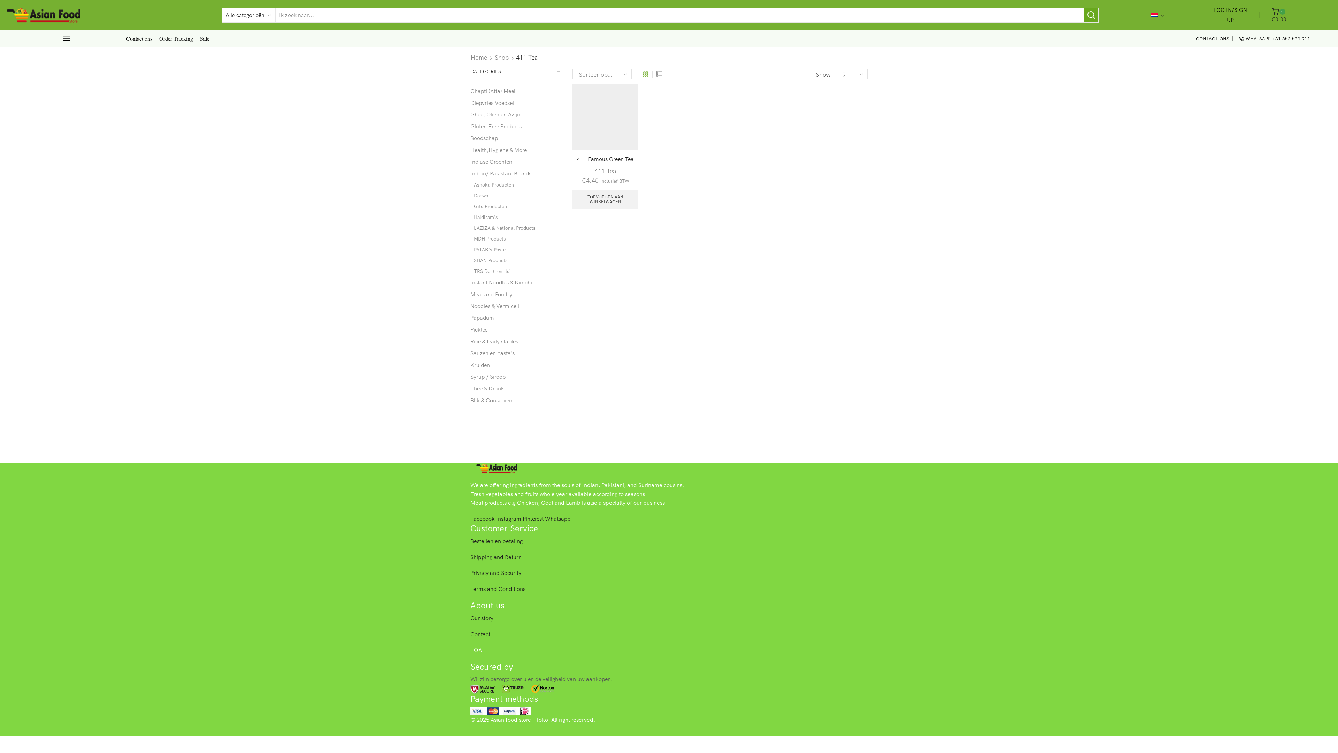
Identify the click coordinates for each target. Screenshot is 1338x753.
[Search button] (1091, 15)
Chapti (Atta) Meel (492, 91)
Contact (480, 634)
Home (479, 57)
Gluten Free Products (496, 126)
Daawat (482, 195)
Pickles (478, 329)
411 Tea (605, 171)
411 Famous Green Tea (605, 158)
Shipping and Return (496, 557)
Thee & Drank (487, 388)
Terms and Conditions (497, 588)
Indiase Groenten (491, 161)
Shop (502, 57)
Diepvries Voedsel (492, 102)
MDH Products (490, 239)
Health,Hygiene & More (498, 149)
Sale (204, 38)
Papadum (482, 317)
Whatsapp (557, 518)
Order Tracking (176, 38)
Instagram (509, 518)
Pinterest (534, 518)
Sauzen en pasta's (492, 353)
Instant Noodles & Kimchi (501, 282)
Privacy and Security (495, 572)
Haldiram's (486, 217)
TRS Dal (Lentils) (492, 271)
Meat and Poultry (491, 294)
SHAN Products (491, 260)
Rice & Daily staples (494, 341)
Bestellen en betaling (496, 541)
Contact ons (139, 38)
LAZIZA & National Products (505, 228)
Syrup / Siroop (488, 376)
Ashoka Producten (494, 185)
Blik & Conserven (491, 400)
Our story (481, 618)
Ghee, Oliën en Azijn (495, 114)
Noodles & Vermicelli (495, 306)
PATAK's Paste (490, 249)
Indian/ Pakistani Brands (500, 173)
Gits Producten (490, 206)
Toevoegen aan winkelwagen (605, 199)
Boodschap (484, 138)
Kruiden (480, 365)
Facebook (483, 518)
